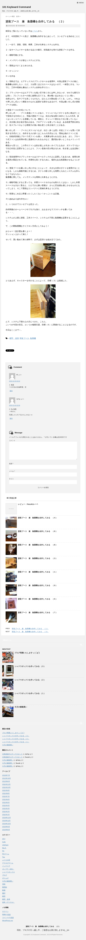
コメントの (8, 917)
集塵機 (33, 338)
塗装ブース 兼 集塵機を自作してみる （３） (37, 558)
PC (3, 851)
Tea (3, 857)
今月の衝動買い (21, 707)
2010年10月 (6, 824)
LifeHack (5, 845)
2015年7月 (6, 775)
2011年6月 (6, 799)
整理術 (4, 887)
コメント (12, 440)
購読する (8, 640)
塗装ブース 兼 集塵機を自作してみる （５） (37, 599)
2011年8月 (6, 793)
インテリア (6, 866)
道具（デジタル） (8, 902)
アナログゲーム (7, 863)
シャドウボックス (8, 872)
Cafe (4, 842)
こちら (35, 31)
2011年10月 (6, 787)
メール (12, 471)
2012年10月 (6, 778)
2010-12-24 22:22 (14, 381)
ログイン (5, 911)
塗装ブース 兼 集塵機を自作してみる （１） (37, 572)
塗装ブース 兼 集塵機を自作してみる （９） (37, 585)
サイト (11, 479)
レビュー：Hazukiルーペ (28, 504)
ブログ (4, 875)
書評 (3, 893)
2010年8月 (6, 830)
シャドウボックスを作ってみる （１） (30, 693)
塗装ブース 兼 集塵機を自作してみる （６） (37, 531)
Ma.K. (4, 848)
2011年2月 (6, 811)
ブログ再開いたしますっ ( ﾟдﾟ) (27, 653)
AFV (3, 839)
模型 (3, 896)
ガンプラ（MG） (8, 869)
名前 (11, 464)
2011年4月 (6, 805)
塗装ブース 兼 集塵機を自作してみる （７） (37, 612)
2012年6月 (6, 781)
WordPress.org (7, 920)
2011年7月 (6, 796)
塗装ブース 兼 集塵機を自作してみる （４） (37, 518)
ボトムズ (5, 878)
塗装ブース (24, 338)
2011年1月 (6, 814)
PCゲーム (5, 854)
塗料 (3, 884)
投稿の (6, 914)
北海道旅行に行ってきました (12, 754)
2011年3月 (6, 808)
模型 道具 (14, 338)
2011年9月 (6, 790)
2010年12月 (6, 818)
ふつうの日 (6, 860)
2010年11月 (6, 821)
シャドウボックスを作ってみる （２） (30, 680)
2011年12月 (6, 784)
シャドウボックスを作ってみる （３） (30, 666)
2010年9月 (6, 827)
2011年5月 (6, 802)
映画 (3, 890)
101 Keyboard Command (16, 7)
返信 (11, 391)
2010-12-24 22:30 (14, 405)
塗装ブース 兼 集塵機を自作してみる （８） (37, 545)
